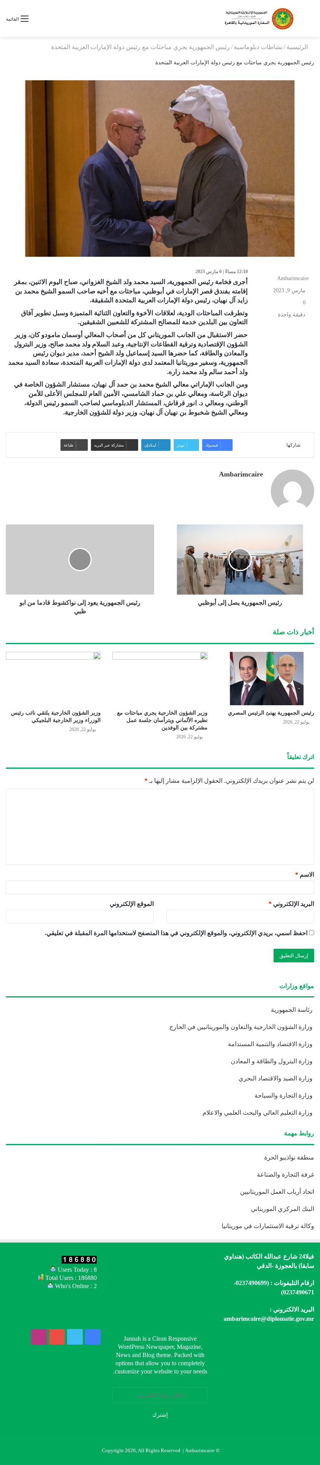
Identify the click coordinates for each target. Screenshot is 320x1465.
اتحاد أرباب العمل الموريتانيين (277, 1191)
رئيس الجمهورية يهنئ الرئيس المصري (271, 713)
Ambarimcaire (293, 278)
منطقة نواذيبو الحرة (289, 1157)
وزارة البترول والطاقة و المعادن (272, 1061)
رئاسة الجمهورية (292, 1009)
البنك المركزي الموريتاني (281, 1209)
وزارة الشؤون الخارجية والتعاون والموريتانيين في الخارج (241, 1027)
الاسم (304, 874)
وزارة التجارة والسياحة (284, 1095)
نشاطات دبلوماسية (258, 47)
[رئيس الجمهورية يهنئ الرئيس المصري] (266, 678)
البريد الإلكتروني (291, 903)
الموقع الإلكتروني (132, 903)
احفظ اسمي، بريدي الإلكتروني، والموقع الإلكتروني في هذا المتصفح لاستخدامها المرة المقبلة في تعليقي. (176, 933)
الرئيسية (297, 47)
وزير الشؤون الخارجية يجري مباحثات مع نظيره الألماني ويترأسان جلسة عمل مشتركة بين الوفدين (162, 720)
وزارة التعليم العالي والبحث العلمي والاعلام (258, 1112)
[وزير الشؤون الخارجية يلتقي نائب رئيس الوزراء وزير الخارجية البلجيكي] (53, 678)
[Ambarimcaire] (258, 18)
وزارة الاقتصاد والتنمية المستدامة (271, 1044)
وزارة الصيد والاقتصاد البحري (276, 1078)
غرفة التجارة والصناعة (285, 1174)
